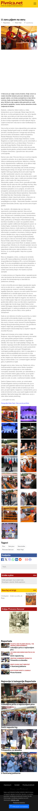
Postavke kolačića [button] (19, 803)
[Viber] (9, 560)
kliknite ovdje (15, 800)
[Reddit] (20, 560)
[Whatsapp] (13, 560)
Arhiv (34, 575)
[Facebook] (2, 560)
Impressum (7, 785)
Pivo (3, 546)
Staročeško (21, 546)
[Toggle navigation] (35, 4)
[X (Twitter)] (6, 560)
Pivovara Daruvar (8, 549)
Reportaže (6, 23)
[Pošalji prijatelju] (26, 560)
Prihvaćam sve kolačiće (20, 807)
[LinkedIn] (16, 560)
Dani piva (11, 546)
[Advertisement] (19, 73)
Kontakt (16, 785)
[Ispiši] (30, 560)
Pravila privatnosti (28, 785)
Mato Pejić (18, 23)
